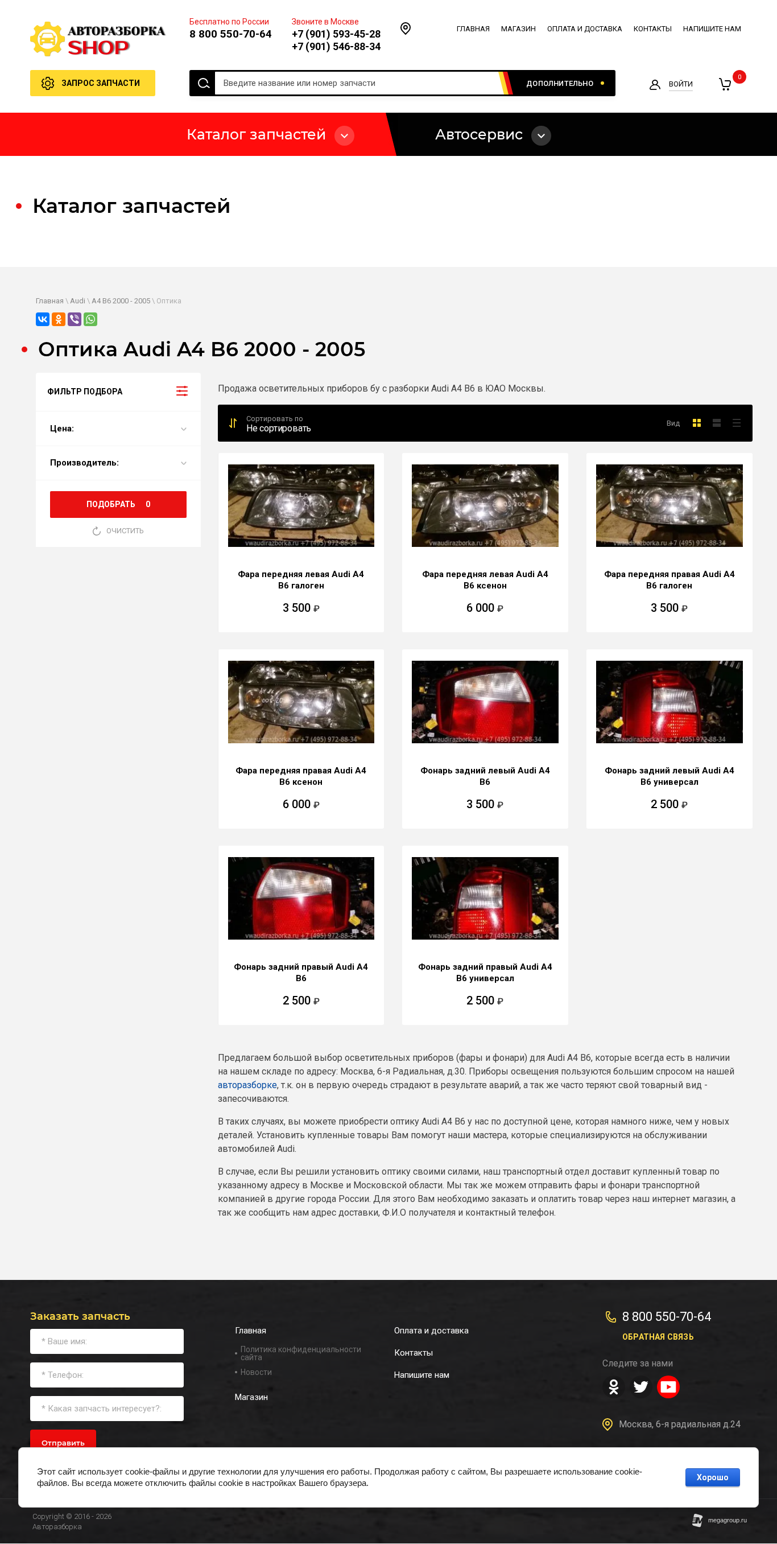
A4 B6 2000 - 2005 (121, 301)
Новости (256, 1372)
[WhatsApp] (90, 319)
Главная (50, 301)
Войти (681, 84)
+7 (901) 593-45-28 (336, 34)
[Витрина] (696, 422)
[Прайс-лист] (736, 422)
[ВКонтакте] (42, 319)
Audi (77, 301)
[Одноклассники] (58, 319)
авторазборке (247, 1085)
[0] (724, 84)
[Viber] (74, 319)
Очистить (125, 530)
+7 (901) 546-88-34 (336, 46)
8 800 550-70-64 (230, 33)
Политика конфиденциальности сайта (301, 1353)
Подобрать (118, 504)
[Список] (716, 422)
